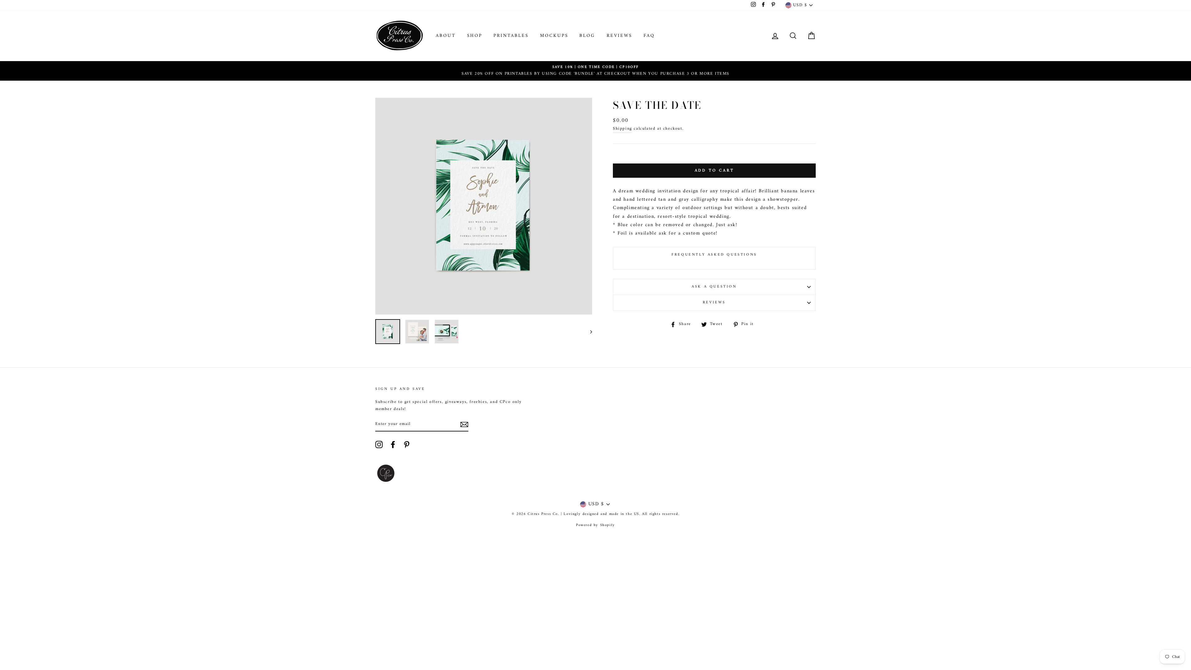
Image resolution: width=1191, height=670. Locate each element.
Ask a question (714, 287)
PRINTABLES (511, 36)
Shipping (622, 128)
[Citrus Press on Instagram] (379, 444)
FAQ (649, 36)
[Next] (588, 331)
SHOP (474, 36)
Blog (587, 36)
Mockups (554, 36)
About (446, 36)
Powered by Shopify (595, 525)
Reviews (619, 36)
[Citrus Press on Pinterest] (406, 444)
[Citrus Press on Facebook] (393, 444)
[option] (595, 71)
